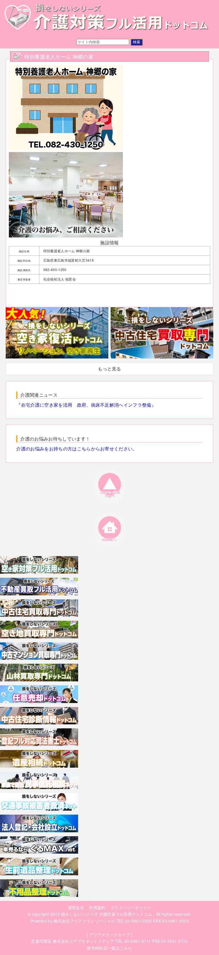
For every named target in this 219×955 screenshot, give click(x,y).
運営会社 (76, 907)
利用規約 (97, 907)
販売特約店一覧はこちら (109, 948)
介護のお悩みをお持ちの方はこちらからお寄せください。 (76, 448)
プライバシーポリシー (130, 907)
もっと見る (109, 368)
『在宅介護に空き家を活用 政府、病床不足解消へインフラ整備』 (86, 404)
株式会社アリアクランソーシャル (84, 921)
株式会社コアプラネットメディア (83, 941)
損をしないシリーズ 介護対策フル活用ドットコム (106, 914)
